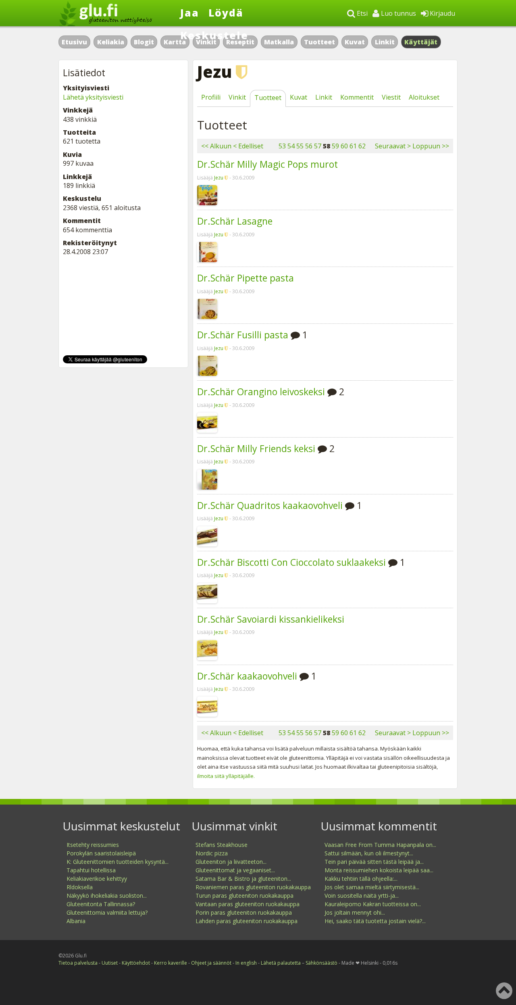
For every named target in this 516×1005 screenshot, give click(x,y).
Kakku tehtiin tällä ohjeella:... (361, 878)
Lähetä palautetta (281, 962)
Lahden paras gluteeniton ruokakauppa (247, 921)
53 (282, 146)
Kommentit (357, 97)
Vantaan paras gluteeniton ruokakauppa (248, 904)
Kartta (175, 42)
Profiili (211, 97)
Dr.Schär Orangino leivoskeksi (261, 391)
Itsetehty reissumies (93, 845)
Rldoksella (80, 887)
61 (353, 146)
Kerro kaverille (170, 962)
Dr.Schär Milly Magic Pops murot (267, 164)
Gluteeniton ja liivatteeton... (231, 861)
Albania (76, 921)
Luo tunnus (397, 13)
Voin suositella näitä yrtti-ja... (362, 895)
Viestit (391, 97)
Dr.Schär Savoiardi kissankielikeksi (270, 619)
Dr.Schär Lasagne (235, 221)
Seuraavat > (393, 146)
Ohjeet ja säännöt (211, 962)
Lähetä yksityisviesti (93, 97)
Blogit (144, 42)
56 (308, 146)
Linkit (385, 42)
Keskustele (214, 35)
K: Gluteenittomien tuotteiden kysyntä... (118, 861)
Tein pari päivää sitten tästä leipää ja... (374, 861)
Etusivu (74, 42)
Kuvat (355, 42)
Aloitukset (424, 97)
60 (344, 146)
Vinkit (237, 97)
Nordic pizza (212, 853)
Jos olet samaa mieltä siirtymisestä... (372, 887)
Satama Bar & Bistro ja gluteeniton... (243, 878)
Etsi (361, 13)
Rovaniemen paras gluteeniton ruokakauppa (253, 887)
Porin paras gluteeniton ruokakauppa (244, 912)
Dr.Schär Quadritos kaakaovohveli (270, 505)
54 (291, 146)
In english (246, 962)
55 (300, 146)
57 (317, 146)
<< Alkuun (216, 146)
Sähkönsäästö (321, 962)
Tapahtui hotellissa (91, 870)
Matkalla (279, 42)
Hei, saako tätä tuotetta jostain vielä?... (375, 921)
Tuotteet (319, 42)
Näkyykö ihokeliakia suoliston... (107, 895)
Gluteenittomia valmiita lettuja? (107, 912)
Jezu (218, 177)
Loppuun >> (430, 146)
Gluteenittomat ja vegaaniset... (235, 870)
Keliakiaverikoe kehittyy (97, 878)
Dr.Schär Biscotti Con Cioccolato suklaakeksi (291, 562)
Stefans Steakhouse (222, 845)
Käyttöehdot (136, 962)
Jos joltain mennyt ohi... (355, 912)
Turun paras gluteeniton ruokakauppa (244, 895)
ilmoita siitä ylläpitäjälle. (226, 776)
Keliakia (110, 42)
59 (335, 146)
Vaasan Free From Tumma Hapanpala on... (380, 845)
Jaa (189, 12)
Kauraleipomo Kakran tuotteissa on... (373, 904)
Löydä (225, 12)
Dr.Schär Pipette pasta (245, 277)
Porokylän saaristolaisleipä (101, 853)
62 (362, 146)
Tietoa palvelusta (78, 962)
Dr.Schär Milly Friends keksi (256, 448)
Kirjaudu (441, 13)
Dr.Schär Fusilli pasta (242, 334)
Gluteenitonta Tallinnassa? (101, 904)
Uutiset (110, 962)
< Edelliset (248, 146)
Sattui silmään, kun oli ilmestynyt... (369, 853)
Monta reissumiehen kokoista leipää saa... (379, 870)
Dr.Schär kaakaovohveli (247, 675)
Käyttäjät (421, 42)
